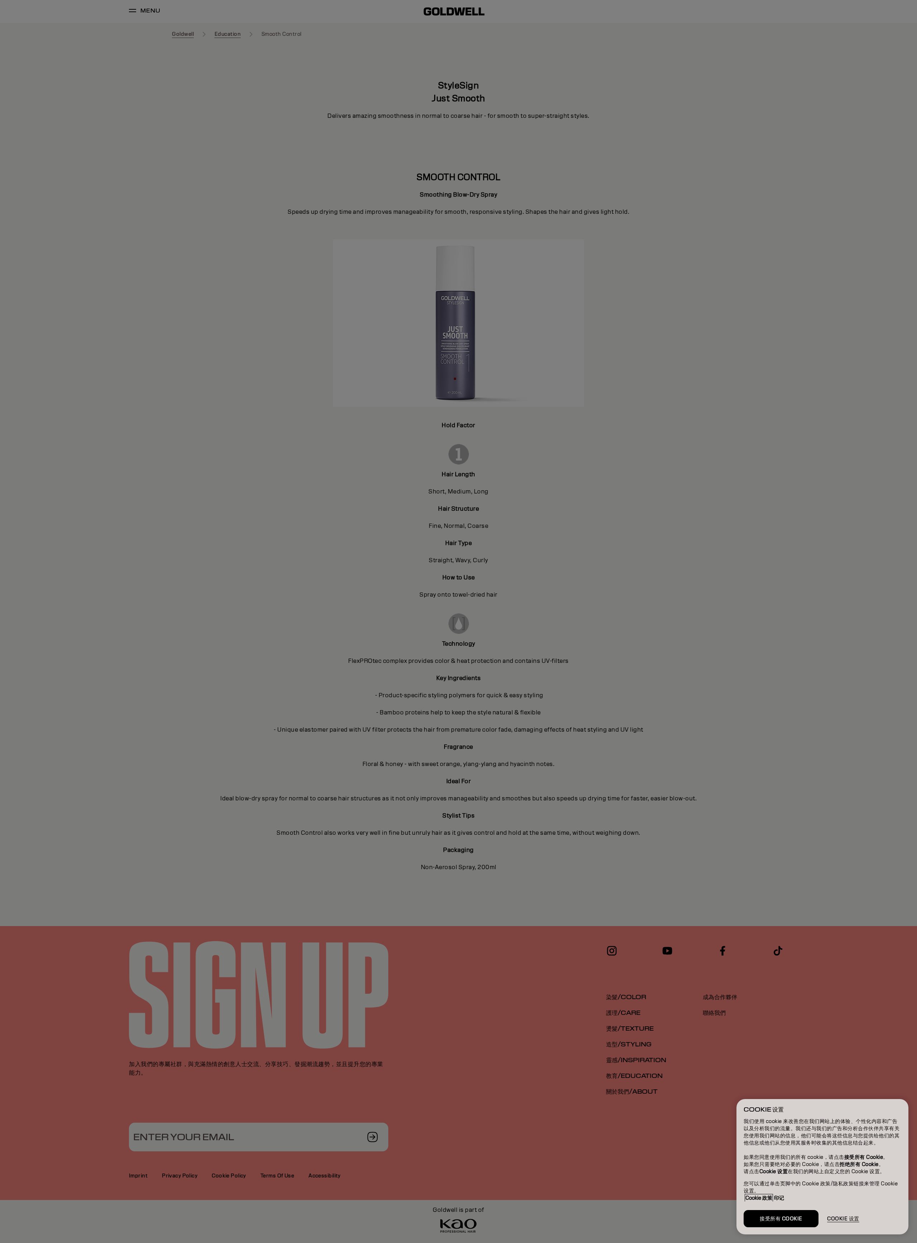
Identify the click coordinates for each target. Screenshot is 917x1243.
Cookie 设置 (843, 1218)
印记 (779, 1198)
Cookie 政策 (758, 1198)
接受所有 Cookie (781, 1218)
